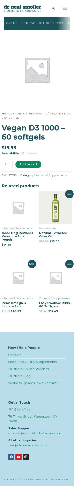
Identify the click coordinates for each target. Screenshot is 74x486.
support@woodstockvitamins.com (34, 433)
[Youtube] (18, 457)
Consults (14, 355)
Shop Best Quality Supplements (32, 362)
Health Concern (51, 23)
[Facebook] (11, 457)
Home (6, 113)
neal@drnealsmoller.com (27, 445)
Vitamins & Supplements (30, 113)
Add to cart (28, 164)
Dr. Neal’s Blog (19, 376)
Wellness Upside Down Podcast (32, 383)
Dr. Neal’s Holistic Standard (28, 369)
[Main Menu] (65, 8)
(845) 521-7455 (19, 409)
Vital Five (28, 23)
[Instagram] (26, 457)
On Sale (11, 23)
